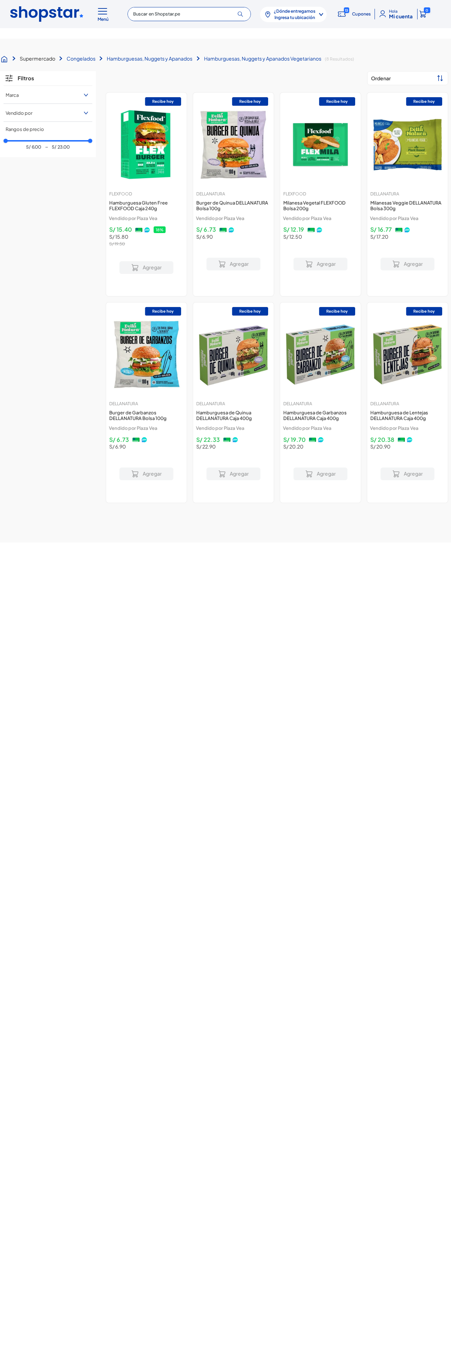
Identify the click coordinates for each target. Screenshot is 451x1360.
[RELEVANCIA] (407, 78)
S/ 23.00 (57, 147)
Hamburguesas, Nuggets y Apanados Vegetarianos (262, 58)
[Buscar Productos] (243, 14)
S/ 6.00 (33, 147)
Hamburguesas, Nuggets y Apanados (149, 58)
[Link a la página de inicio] (6, 59)
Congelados (81, 58)
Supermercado (37, 58)
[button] (104, 14)
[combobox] (189, 14)
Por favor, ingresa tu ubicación (146, 280)
